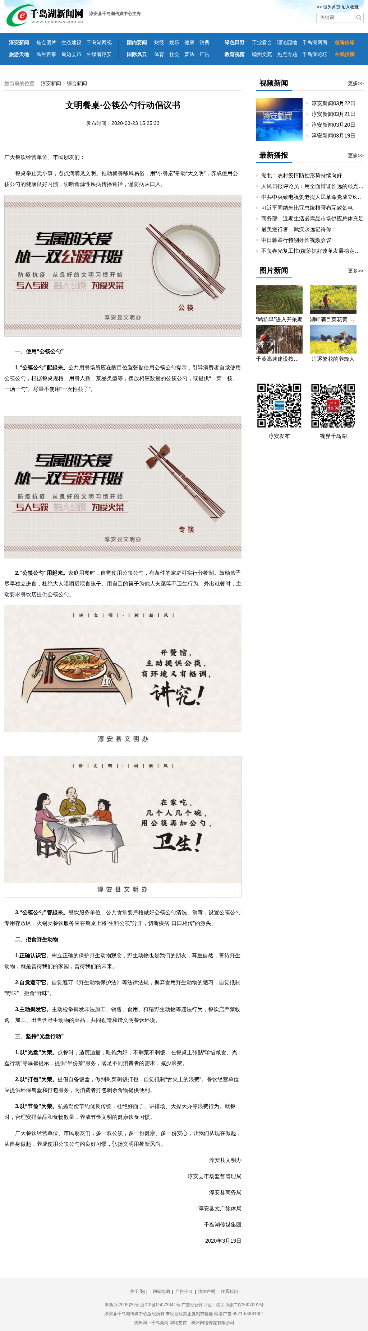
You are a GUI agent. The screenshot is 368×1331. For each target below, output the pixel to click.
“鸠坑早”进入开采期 (279, 319)
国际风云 (137, 54)
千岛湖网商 (314, 42)
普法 (189, 54)
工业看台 (262, 42)
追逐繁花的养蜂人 (333, 359)
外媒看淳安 (99, 54)
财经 (159, 42)
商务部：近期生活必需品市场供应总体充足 (312, 218)
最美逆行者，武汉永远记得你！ (299, 229)
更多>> (356, 83)
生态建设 (71, 42)
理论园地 (287, 42)
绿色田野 (235, 42)
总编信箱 (345, 42)
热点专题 (287, 54)
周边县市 (71, 54)
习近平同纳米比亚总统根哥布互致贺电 (307, 208)
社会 (174, 54)
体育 (159, 54)
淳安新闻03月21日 (336, 114)
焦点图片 (46, 42)
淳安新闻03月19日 (336, 135)
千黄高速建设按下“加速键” (279, 359)
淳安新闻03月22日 (336, 103)
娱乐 (174, 42)
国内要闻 (137, 42)
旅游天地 (19, 54)
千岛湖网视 (99, 42)
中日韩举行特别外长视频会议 (296, 240)
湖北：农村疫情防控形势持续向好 (301, 175)
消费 (204, 42)
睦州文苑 (262, 54)
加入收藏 (350, 7)
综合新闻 (77, 83)
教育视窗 (235, 54)
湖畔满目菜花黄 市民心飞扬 (333, 319)
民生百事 (46, 54)
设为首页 (331, 7)
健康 (189, 42)
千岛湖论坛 (314, 54)
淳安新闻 (19, 42)
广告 (204, 54)
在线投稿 (345, 54)
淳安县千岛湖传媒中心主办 (115, 13)
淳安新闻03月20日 (336, 125)
